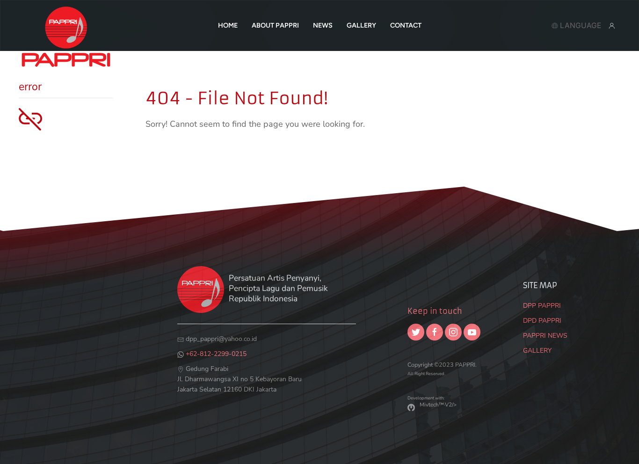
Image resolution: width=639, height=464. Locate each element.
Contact (405, 25)
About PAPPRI (275, 25)
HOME (228, 25)
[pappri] (66, 25)
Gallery (361, 25)
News (323, 25)
